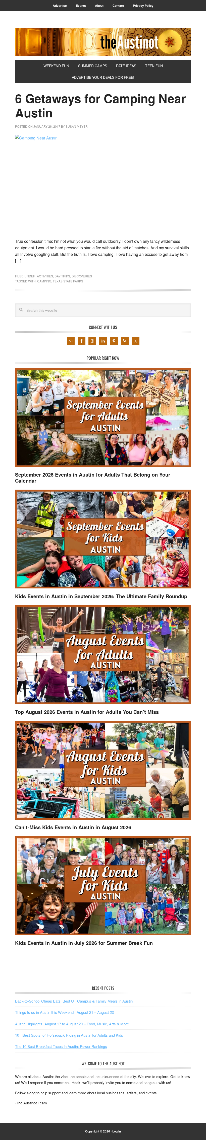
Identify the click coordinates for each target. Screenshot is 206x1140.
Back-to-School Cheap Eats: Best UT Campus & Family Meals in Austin (74, 1001)
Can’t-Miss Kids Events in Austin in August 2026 (73, 827)
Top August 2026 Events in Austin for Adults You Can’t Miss (87, 711)
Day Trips (62, 276)
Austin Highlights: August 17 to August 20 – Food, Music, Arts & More (72, 1023)
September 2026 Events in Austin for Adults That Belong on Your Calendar (92, 477)
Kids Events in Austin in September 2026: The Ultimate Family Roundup (101, 596)
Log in (116, 1131)
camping (44, 281)
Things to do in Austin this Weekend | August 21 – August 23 (64, 1012)
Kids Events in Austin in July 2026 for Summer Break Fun (84, 942)
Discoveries (82, 276)
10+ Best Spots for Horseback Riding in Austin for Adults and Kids (69, 1035)
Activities (45, 276)
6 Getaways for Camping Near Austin (100, 105)
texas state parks (68, 281)
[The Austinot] (103, 42)
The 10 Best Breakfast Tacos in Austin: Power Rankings (61, 1046)
